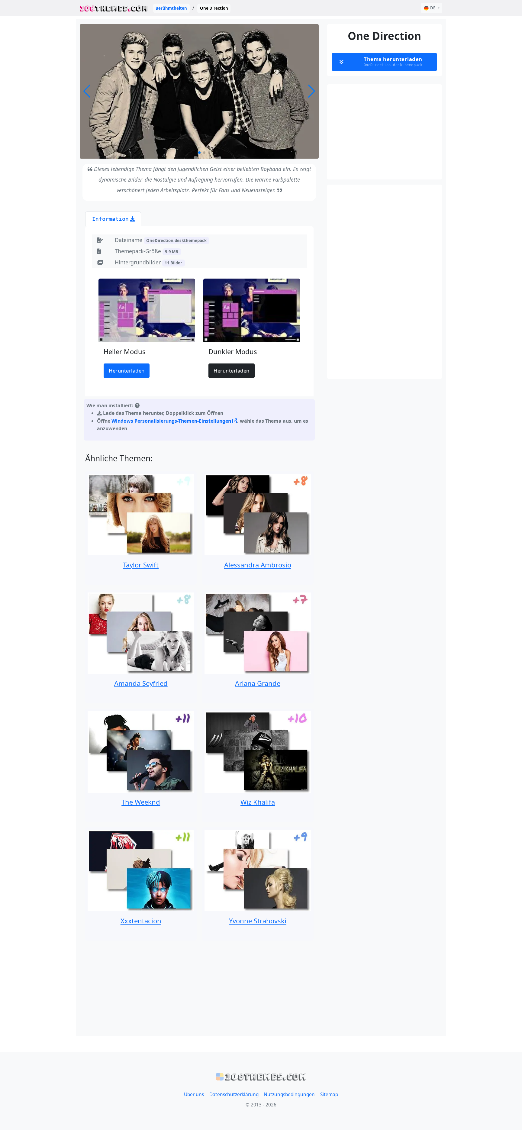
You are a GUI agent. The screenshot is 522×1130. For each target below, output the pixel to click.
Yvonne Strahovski (257, 920)
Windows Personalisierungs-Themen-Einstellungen (171, 421)
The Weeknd (140, 801)
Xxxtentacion (141, 920)
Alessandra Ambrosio (257, 564)
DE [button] (432, 8)
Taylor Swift (141, 564)
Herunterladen (127, 370)
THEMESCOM (114, 8)
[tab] (113, 218)
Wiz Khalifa (257, 801)
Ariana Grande (257, 683)
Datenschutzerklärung (234, 1094)
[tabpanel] (199, 334)
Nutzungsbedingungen (289, 1094)
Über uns (194, 1094)
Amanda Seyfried (141, 683)
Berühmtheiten (171, 8)
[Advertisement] (199, 988)
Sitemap (329, 1094)
